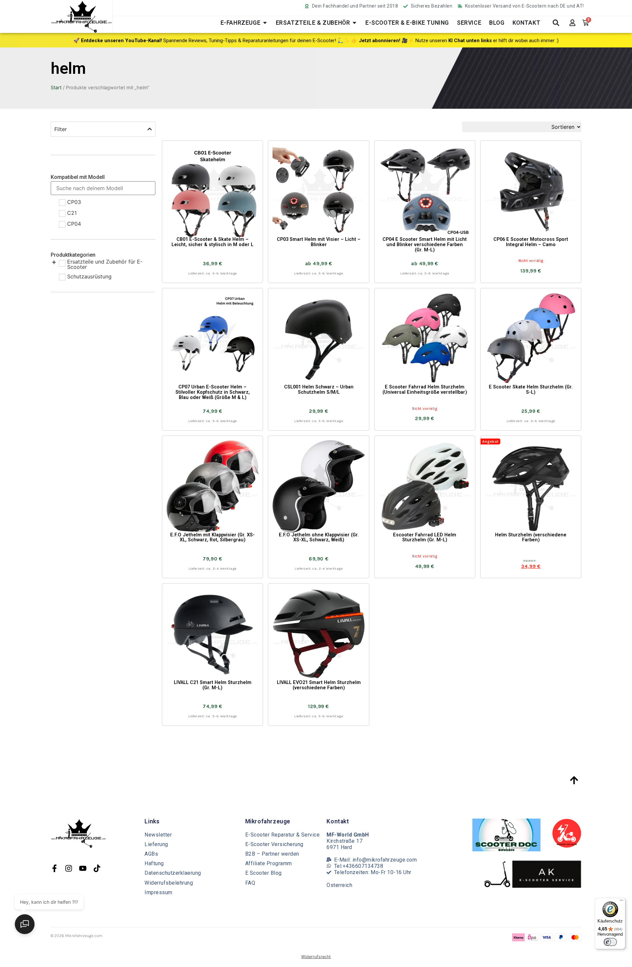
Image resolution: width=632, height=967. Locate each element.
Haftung (154, 863)
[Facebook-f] (54, 868)
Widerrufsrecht (316, 956)
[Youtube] (83, 868)
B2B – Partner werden (272, 854)
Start (56, 88)
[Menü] (621, 902)
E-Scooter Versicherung (274, 844)
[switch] (610, 942)
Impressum (158, 892)
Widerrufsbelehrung (169, 883)
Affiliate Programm (268, 863)
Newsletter (158, 835)
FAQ (250, 883)
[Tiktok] (97, 868)
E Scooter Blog (263, 873)
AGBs (151, 854)
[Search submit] (556, 22)
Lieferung (156, 844)
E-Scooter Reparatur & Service (282, 835)
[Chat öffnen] (25, 924)
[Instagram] (68, 868)
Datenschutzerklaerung (173, 873)
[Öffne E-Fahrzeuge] (265, 22)
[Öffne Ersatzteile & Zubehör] (354, 22)
